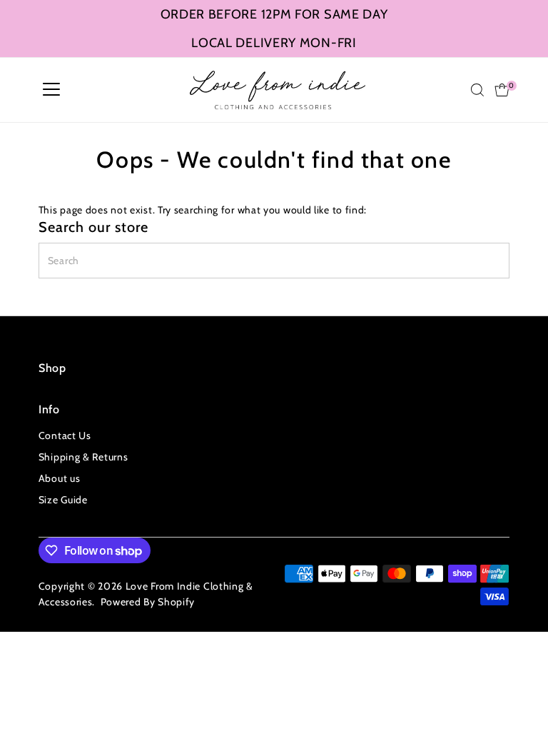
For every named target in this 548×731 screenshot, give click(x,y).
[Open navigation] (51, 90)
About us (60, 478)
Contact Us (65, 435)
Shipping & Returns (83, 456)
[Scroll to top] (519, 691)
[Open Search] (477, 90)
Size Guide (63, 499)
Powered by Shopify (148, 601)
